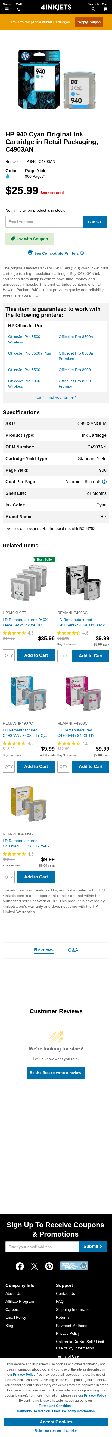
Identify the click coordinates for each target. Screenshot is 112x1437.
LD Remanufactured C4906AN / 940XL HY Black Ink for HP (81, 622)
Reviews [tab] (44, 949)
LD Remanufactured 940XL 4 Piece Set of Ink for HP (28, 622)
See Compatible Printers (56, 253)
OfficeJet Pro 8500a (76, 336)
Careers (12, 1309)
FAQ (60, 1301)
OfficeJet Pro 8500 (24, 370)
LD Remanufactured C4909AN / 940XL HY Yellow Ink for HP (27, 844)
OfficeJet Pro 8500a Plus (29, 353)
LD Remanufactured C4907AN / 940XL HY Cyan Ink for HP (26, 733)
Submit (94, 222)
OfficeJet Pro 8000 (75, 370)
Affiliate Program (19, 1301)
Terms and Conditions (56, 1406)
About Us (13, 1293)
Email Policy (15, 1317)
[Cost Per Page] (104, 481)
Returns (63, 1317)
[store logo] (56, 7)
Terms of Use (67, 1356)
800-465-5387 (19, 10)
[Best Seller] (29, 607)
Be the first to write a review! (56, 1072)
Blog (9, 1325)
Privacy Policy (68, 1333)
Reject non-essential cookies (56, 1431)
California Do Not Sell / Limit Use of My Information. (56, 1411)
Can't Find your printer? (56, 397)
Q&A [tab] (73, 950)
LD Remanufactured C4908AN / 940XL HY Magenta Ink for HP (75, 733)
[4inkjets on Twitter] (34, 1267)
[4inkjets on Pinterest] (49, 1267)
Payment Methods (71, 1325)
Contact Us (65, 1293)
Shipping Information (74, 1309)
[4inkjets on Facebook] (20, 1267)
